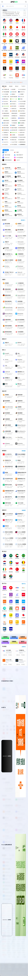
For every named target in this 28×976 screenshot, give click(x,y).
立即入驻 (5, 655)
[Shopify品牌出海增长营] (20, 885)
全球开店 (24, 646)
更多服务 (24, 450)
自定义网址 (5, 150)
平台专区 (10, 655)
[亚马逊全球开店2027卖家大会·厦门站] (20, 746)
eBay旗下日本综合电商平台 (22, 652)
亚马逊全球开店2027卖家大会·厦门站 (7, 694)
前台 (3, 64)
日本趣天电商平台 (22, 650)
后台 (6, 64)
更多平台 (24, 583)
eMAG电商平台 (9, 650)
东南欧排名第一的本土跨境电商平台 (9, 652)
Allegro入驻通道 (9, 659)
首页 (9, 57)
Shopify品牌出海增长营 (6, 844)
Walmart (21, 659)
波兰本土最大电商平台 (9, 662)
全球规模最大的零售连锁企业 (22, 662)
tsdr (12, 57)
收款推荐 (24, 510)
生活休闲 (12, 150)
